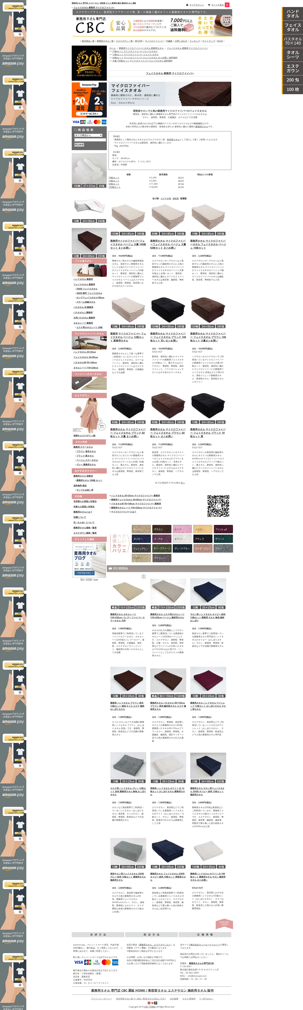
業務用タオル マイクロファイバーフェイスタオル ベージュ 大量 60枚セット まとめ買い (168, 244)
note (96, 579)
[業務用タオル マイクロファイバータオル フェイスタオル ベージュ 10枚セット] (208, 218)
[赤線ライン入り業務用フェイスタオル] (89, 205)
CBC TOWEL (150, 1006)
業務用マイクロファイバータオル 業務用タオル (141, 48)
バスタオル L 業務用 (83, 312)
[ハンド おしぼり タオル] (292, 14)
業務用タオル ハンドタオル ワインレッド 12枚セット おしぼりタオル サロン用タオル (208, 706)
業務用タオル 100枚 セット (89, 480)
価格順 (176, 198)
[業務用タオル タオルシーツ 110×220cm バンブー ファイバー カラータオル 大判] (128, 591)
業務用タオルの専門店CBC (201, 963)
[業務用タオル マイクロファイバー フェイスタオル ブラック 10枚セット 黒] (208, 406)
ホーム (112, 48)
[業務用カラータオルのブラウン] (89, 240)
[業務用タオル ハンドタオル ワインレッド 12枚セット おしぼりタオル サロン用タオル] (208, 680)
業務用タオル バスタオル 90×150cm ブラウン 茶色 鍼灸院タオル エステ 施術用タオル (168, 706)
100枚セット (115, 187)
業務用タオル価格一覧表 (85, 527)
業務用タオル (202, 126)
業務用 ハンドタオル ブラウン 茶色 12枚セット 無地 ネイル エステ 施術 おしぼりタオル (127, 706)
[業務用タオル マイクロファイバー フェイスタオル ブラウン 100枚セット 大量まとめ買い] (208, 310)
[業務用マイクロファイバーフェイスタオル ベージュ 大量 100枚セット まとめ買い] (128, 218)
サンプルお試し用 (84, 489)
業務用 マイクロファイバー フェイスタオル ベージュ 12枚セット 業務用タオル (128, 337)
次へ (183, 482)
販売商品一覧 (88, 40)
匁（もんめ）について (84, 522)
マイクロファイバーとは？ (123, 511)
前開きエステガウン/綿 (84, 435)
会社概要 (174, 998)
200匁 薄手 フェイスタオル (89, 293)
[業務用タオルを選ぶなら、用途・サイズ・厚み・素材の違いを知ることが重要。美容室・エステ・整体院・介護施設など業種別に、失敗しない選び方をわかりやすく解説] (89, 560)
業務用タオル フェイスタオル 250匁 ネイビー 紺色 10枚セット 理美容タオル (168, 876)
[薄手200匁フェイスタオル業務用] (292, 80)
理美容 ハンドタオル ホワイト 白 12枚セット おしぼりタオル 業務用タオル (167, 791)
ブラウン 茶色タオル (86, 451)
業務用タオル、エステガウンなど (155, 944)
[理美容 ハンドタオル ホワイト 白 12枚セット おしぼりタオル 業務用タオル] (168, 765)
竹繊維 (169, 40)
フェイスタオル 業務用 (84, 284)
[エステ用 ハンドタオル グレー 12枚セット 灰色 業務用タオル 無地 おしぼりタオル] (128, 765)
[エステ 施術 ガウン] (292, 68)
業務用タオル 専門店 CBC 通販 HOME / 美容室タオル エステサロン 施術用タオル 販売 (152, 990)
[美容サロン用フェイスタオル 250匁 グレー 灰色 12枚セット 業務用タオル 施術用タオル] (128, 851)
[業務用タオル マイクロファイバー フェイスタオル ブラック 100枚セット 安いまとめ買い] (168, 310)
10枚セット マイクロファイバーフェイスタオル (134, 51)
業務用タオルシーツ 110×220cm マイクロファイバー (136, 507)
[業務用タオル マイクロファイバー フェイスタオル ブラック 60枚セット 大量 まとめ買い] (128, 406)
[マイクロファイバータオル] (89, 340)
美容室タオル (173, 139)
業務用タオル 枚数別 (83, 475)
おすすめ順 (166, 198)
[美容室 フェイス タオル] (292, 27)
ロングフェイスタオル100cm (90, 297)
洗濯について (79, 517)
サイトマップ (208, 40)
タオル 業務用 (189, 998)
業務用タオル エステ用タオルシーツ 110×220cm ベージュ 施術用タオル (167, 616)
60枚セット (114, 183)
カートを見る (217, 4)
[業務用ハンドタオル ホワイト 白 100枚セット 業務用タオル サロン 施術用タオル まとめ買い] (208, 851)
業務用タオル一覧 (105, 40)
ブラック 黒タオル (85, 455)
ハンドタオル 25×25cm (84, 351)
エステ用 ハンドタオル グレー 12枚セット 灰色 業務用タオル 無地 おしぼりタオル (128, 791)
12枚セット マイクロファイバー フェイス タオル (135, 54)
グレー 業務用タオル (86, 464)
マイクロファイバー (154, 40)
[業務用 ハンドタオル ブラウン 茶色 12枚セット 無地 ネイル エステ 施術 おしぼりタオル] (128, 680)
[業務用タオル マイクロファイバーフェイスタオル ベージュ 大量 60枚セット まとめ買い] (168, 218)
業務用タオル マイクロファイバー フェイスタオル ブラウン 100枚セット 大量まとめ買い (208, 337)
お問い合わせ (181, 40)
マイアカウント (196, 4)
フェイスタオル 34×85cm (85, 357)
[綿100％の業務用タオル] (89, 267)
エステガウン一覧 (124, 40)
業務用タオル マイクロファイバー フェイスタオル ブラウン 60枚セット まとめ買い (167, 433)
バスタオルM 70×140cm (85, 362)
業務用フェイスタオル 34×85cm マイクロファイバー (136, 499)
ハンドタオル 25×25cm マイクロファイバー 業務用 (135, 495)
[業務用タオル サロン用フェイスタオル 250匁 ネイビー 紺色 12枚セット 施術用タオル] (208, 765)
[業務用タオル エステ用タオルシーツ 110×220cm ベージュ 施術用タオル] (168, 591)
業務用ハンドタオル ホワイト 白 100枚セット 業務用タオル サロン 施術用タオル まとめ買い (207, 876)
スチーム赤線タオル (85, 301)
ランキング (195, 40)
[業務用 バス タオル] (292, 41)
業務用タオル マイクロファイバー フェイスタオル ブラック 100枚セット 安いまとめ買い (168, 337)
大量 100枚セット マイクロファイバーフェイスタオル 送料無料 (142, 60)
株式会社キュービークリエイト (205, 944)
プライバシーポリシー (101, 998)
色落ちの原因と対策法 (84, 506)
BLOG (220, 40)
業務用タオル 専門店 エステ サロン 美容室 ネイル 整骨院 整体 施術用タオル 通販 (104, 3)
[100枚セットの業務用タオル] (292, 89)
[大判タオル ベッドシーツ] (292, 55)
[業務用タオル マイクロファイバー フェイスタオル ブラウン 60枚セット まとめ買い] (168, 406)
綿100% (139, 40)
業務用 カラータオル (83, 446)
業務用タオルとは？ (82, 511)
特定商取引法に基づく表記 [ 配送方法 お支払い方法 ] (141, 998)
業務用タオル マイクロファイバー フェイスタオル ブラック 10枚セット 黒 (207, 433)
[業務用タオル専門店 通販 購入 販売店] (152, 22)
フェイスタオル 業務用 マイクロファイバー (94, 7)
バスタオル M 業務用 (83, 307)
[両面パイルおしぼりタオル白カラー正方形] (89, 170)
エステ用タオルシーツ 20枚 (89, 327)
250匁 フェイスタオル (86, 288)
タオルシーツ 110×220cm (85, 367)
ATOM (89, 579)
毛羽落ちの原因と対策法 (85, 501)
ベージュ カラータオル (87, 460)
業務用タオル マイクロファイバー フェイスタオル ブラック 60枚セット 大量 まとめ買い (127, 433)
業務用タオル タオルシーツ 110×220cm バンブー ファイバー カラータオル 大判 (127, 617)
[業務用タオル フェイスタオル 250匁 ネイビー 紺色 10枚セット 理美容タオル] (168, 851)
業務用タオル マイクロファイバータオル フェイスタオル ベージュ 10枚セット (208, 244)
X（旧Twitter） (207, 998)
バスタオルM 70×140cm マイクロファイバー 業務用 (136, 503)
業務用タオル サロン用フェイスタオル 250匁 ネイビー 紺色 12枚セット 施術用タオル (207, 791)
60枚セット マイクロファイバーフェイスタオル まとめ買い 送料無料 (144, 57)
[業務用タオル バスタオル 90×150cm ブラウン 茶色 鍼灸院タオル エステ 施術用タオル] (168, 680)
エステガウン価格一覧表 (85, 532)
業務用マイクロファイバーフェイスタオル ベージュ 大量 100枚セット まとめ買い (128, 244)
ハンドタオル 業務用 (83, 279)
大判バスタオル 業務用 (84, 317)
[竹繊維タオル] (89, 380)
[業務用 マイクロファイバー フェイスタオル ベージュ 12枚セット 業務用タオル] (128, 310)
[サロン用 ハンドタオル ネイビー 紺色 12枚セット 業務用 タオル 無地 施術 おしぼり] (208, 591)
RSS (82, 579)
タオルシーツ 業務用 (83, 322)
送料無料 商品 (80, 485)
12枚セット (114, 180)
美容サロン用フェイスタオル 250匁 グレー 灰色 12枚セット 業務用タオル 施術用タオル (128, 876)
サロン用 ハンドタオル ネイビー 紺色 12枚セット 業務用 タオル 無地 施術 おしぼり (207, 617)
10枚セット (114, 177)
